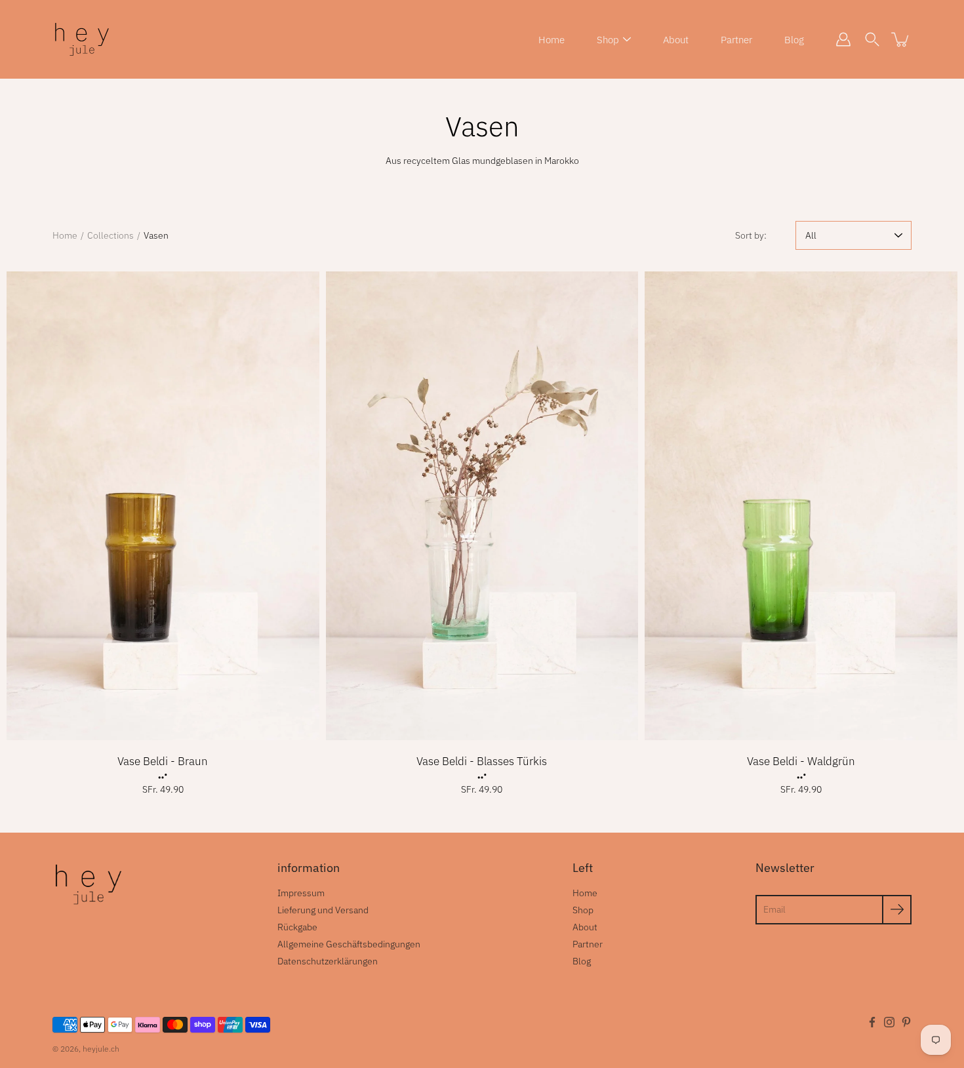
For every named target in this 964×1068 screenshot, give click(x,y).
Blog (794, 39)
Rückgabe (297, 927)
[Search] (872, 39)
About (676, 39)
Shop (608, 39)
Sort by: (751, 235)
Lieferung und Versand (323, 910)
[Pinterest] (906, 1022)
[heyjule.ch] (81, 39)
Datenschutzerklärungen (327, 961)
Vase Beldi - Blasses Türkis (481, 761)
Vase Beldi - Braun (162, 761)
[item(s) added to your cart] (901, 39)
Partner (736, 39)
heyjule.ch (101, 1049)
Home (551, 39)
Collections (110, 235)
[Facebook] (872, 1022)
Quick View (163, 506)
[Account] (843, 39)
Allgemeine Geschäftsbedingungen (348, 944)
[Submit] (897, 909)
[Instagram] (889, 1022)
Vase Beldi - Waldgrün (801, 761)
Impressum (301, 893)
